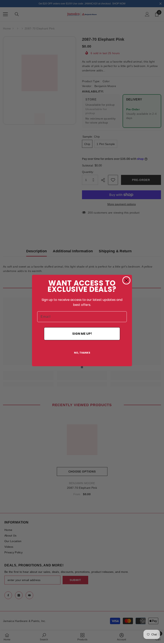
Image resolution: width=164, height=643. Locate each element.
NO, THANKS (82, 352)
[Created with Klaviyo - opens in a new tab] (82, 367)
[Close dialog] (126, 280)
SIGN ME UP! (82, 333)
